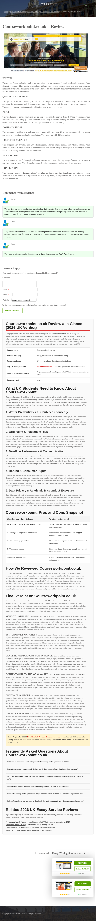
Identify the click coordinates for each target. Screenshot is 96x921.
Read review (82, 868)
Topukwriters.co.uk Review (16, 827)
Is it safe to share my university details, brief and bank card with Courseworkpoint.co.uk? (45, 801)
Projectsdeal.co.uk (44, 372)
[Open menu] (86, 6)
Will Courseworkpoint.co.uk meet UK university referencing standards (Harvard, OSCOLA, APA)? (45, 777)
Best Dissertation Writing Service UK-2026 (24, 11)
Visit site (82, 863)
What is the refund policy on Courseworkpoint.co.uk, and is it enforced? (38, 786)
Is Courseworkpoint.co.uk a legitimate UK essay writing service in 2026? (38, 762)
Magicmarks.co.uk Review (16, 830)
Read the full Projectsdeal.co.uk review (43, 737)
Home (6, 11)
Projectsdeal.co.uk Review (16, 822)
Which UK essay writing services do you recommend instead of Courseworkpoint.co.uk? (45, 794)
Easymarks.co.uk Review (16, 825)
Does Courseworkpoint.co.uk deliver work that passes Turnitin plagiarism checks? (42, 769)
